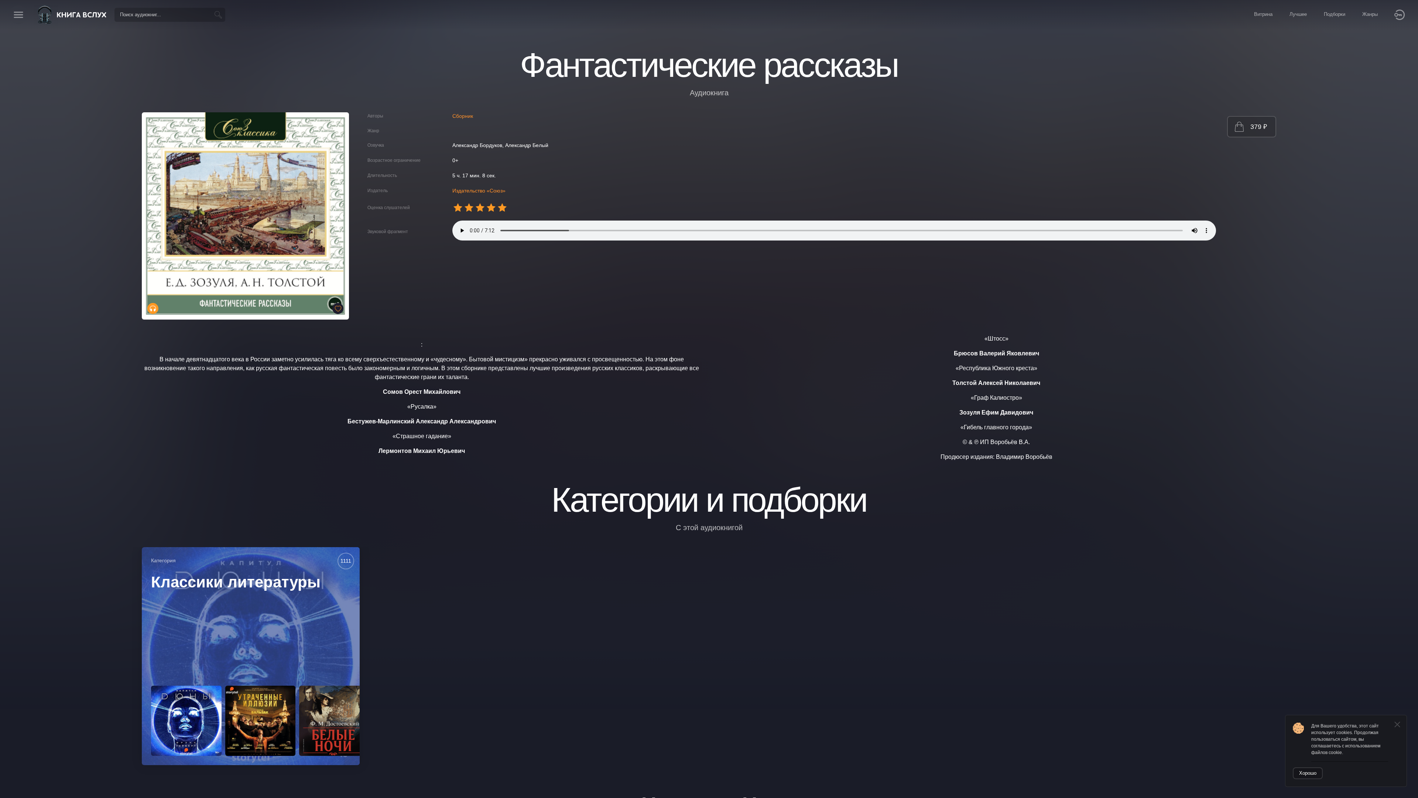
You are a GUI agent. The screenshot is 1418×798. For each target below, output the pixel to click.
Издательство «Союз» (479, 191)
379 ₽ (1258, 126)
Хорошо (1307, 773)
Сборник (462, 116)
